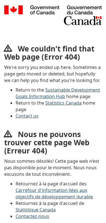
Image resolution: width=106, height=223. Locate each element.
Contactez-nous (32, 216)
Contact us (27, 116)
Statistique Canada (36, 210)
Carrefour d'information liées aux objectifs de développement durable (54, 193)
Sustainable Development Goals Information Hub (58, 93)
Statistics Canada (63, 103)
